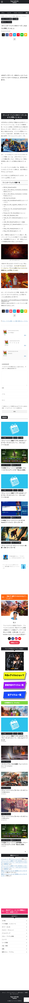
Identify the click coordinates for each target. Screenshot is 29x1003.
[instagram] (16, 638)
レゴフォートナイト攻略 (14, 711)
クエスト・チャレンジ (18, 12)
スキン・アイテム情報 (7, 321)
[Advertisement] (14, 57)
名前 (3, 387)
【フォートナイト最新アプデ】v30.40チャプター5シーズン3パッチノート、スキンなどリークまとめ (13, 442)
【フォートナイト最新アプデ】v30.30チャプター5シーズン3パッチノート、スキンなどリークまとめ (13, 495)
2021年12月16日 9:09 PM (13, 330)
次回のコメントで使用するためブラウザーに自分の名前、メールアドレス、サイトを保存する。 (14, 407)
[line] (21, 34)
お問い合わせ (20, 992)
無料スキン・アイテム (23, 321)
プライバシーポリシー (11, 992)
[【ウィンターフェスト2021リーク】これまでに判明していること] (14, 34)
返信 (25, 335)
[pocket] (10, 34)
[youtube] (19, 638)
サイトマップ (15, 993)
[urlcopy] (14, 39)
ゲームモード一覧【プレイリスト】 (10, 859)
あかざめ (6, 345)
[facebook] (7, 34)
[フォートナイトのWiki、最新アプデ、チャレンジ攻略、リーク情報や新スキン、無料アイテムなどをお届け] (14, 1)
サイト (3, 400)
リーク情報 (15, 321)
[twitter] (3, 34)
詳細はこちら (14, 642)
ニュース (9, 12)
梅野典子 (6, 864)
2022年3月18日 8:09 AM (14, 340)
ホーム (3, 12)
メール (3, 394)
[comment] (25, 34)
